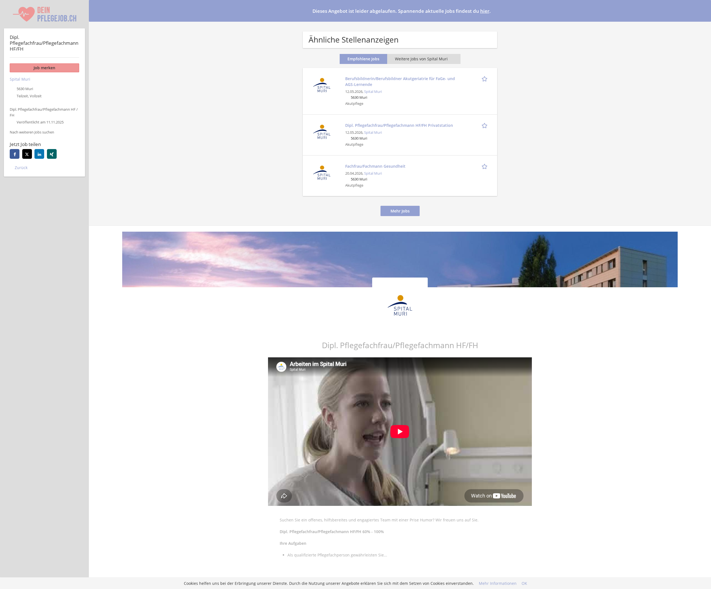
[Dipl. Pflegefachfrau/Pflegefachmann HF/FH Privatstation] (321, 131)
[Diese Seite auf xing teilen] (52, 154)
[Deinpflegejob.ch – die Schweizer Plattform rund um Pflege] (44, 14)
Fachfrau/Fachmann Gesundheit (375, 166)
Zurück (21, 167)
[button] (702, 11)
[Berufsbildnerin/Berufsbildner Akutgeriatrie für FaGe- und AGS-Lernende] (321, 84)
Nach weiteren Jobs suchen (32, 132)
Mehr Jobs (400, 211)
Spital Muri (373, 91)
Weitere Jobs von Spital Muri (421, 58)
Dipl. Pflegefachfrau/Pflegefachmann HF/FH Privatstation (399, 125)
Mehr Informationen (498, 583)
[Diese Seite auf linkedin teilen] (39, 154)
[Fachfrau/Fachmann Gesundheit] (321, 172)
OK (524, 583)
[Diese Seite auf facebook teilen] (14, 154)
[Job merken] (485, 78)
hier (484, 11)
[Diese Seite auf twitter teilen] (27, 154)
